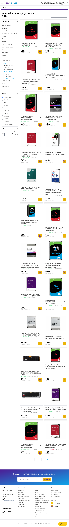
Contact (36, 492)
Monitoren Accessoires (8, 39)
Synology (6, 116)
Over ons (37, 490)
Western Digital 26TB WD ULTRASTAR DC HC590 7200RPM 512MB (53, 117)
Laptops (4, 58)
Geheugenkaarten (8, 69)
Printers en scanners (24, 500)
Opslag (4, 63)
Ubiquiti (6, 121)
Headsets (21, 490)
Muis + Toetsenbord (7, 47)
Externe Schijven (8, 65)
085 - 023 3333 (8, 511)
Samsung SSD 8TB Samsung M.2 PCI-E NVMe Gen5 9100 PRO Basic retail (30, 409)
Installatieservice (39, 510)
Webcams (4, 28)
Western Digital (8, 124)
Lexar (5, 108)
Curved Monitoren (7, 44)
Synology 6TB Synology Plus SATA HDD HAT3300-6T (30, 188)
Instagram (57, 503)
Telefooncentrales (23, 496)
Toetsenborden (6, 31)
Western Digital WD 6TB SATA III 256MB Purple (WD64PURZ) (31, 295)
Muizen (4, 41)
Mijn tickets (54, 494)
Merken (4, 93)
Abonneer (47, 479)
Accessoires (5, 89)
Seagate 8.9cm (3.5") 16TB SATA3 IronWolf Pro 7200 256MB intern (54, 45)
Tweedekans (21, 506)
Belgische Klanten (39, 498)
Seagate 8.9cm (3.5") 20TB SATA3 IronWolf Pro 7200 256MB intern (54, 228)
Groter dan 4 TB (9, 78)
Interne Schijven (8, 71)
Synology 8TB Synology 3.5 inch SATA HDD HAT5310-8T (54, 337)
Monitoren (5, 52)
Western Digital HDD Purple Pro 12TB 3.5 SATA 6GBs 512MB (55, 408)
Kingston (6, 105)
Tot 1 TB (7, 74)
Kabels (4, 36)
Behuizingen (6, 80)
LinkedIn (56, 506)
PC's (3, 49)
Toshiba (6, 118)
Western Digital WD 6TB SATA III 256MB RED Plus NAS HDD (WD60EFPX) (31, 154)
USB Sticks (6, 67)
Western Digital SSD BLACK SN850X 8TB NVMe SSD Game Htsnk (31, 373)
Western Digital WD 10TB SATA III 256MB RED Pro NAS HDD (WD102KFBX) (55, 445)
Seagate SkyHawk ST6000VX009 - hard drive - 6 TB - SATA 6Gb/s (55, 75)
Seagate (6, 113)
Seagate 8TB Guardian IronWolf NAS (28, 44)
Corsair (6, 100)
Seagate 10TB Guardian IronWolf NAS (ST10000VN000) (55, 153)
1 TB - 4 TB (8, 76)
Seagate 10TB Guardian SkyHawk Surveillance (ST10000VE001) (53, 265)
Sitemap (36, 504)
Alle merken (7, 97)
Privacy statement (39, 508)
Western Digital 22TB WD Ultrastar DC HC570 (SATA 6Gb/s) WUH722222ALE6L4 (30, 265)
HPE (5, 102)
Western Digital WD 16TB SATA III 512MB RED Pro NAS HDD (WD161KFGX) (31, 81)
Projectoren (5, 86)
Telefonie (20, 492)
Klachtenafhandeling (40, 512)
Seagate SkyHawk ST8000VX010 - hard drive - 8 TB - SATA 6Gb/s (55, 301)
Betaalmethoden (39, 494)
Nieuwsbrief (38, 517)
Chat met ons (8, 508)
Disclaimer (37, 506)
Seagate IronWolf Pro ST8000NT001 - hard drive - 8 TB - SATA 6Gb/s (55, 366)
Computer (21, 502)
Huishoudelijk (22, 504)
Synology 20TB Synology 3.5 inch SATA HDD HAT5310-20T (30, 334)
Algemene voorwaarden (41, 502)
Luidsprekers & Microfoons (9, 33)
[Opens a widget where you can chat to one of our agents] (62, 524)
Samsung (6, 110)
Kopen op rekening (39, 496)
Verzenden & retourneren (41, 500)
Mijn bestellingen (56, 492)
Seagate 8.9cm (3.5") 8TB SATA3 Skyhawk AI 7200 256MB (29, 222)
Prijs (3, 128)
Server (3, 83)
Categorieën (5, 21)
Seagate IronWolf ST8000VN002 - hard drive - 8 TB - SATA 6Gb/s (31, 445)
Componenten (6, 60)
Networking (21, 494)
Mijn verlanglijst (55, 496)
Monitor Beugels (6, 25)
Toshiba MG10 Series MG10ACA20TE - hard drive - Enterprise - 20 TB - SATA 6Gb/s (54, 191)
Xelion (36, 515)
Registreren (54, 490)
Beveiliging (21, 498)
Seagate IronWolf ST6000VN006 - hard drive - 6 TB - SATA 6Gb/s (31, 117)
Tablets (4, 55)
